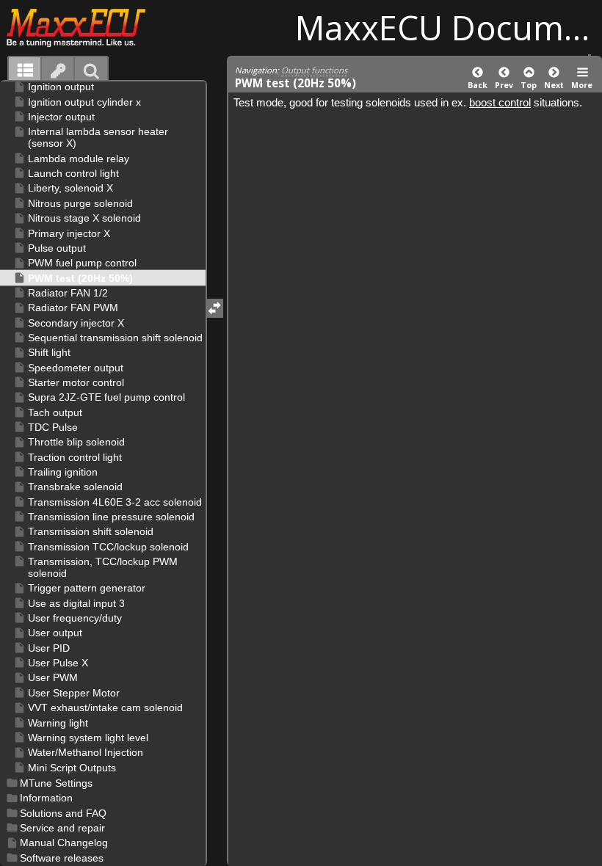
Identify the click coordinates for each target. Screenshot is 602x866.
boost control (500, 102)
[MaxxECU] (84, 27)
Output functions (314, 70)
